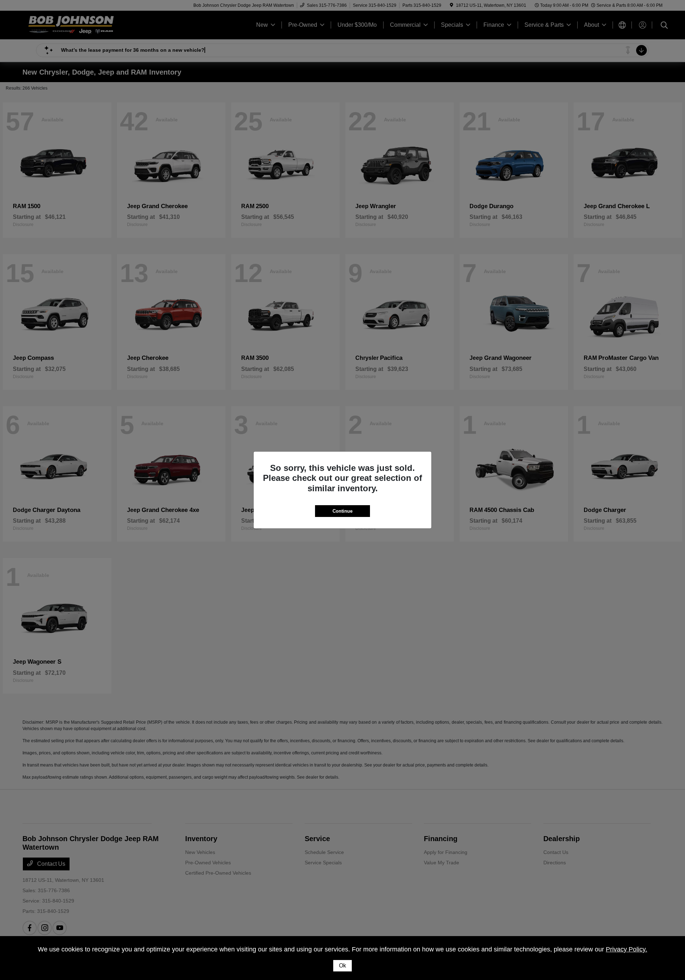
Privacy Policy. (626, 949)
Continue (342, 511)
